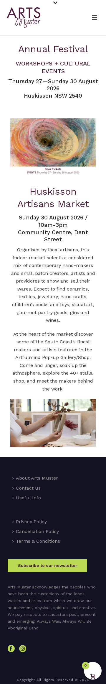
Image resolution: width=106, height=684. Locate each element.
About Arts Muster (37, 478)
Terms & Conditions (38, 541)
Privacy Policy (31, 521)
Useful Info (28, 498)
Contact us (28, 488)
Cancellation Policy (37, 531)
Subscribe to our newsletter (47, 565)
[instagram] (22, 649)
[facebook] (11, 649)
